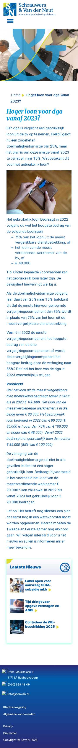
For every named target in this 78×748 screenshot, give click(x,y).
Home (16, 95)
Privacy (8, 726)
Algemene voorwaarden (19, 714)
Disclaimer (10, 733)
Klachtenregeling (14, 707)
